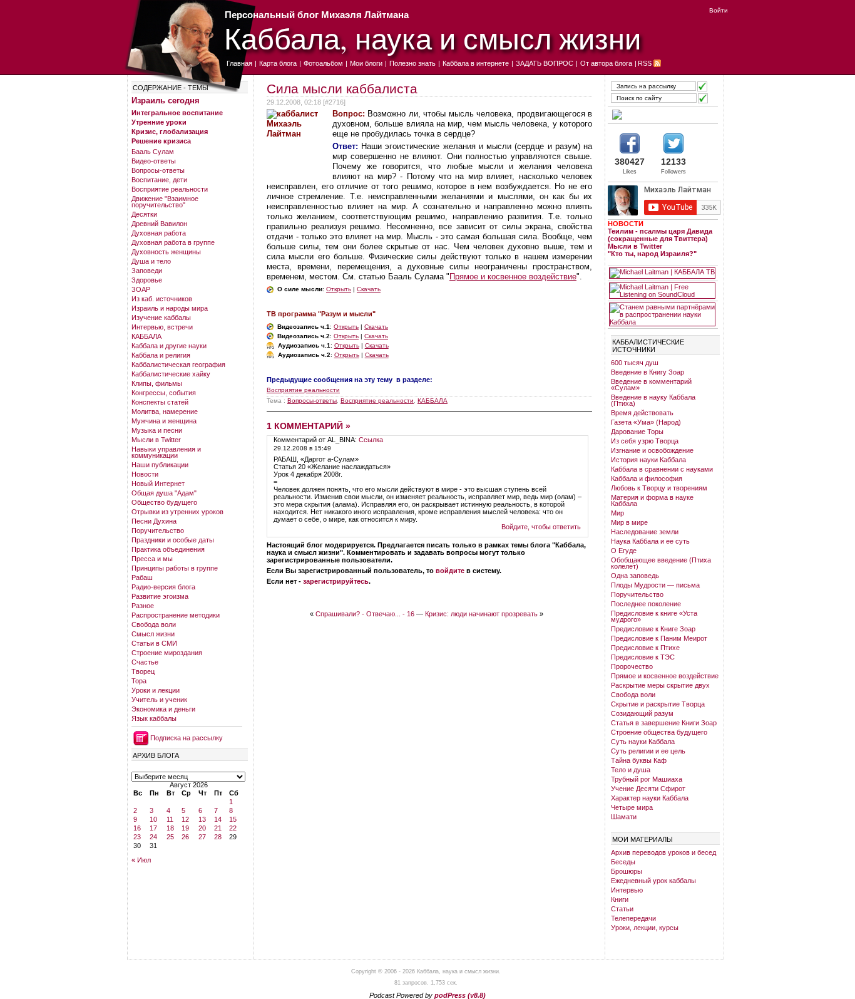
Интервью (627, 890)
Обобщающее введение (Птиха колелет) (661, 563)
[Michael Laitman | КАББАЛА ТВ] (662, 273)
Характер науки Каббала (650, 798)
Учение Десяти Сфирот (648, 788)
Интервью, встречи (162, 327)
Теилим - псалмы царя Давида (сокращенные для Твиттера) (660, 234)
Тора (138, 681)
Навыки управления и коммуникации (166, 452)
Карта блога (278, 63)
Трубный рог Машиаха (646, 779)
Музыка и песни (156, 430)
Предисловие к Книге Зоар (653, 629)
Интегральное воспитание (177, 112)
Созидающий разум (642, 713)
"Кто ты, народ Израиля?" (652, 253)
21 (218, 828)
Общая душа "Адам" (164, 493)
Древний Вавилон (159, 223)
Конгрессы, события (163, 392)
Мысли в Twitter (156, 439)
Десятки (144, 214)
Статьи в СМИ (154, 643)
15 (233, 819)
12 (185, 819)
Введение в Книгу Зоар (647, 372)
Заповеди (146, 270)
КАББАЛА (146, 336)
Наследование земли (644, 532)
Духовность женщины (166, 252)
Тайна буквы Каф (639, 760)
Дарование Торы (637, 431)
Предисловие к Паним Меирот (659, 638)
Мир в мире (629, 522)
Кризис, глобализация (169, 131)
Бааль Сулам (152, 151)
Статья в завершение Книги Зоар (664, 723)
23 (137, 837)
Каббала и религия (160, 355)
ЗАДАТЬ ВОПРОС (544, 63)
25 (170, 837)
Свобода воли (153, 624)
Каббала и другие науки (169, 345)
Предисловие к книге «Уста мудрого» (654, 616)
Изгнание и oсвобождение (652, 450)
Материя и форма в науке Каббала (652, 500)
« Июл (141, 860)
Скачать (369, 289)
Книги (619, 899)
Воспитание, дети (159, 180)
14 (218, 819)
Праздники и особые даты (172, 540)
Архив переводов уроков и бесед (663, 852)
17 (153, 828)
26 (185, 837)
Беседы (623, 862)
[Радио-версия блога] (662, 115)
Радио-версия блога (163, 587)
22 (233, 828)
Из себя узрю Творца (644, 441)
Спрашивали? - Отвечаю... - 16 (364, 614)
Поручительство (157, 530)
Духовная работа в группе (173, 242)
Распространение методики (175, 615)
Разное (142, 605)
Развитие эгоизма (159, 596)
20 (202, 828)
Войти (718, 10)
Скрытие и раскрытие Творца (658, 704)
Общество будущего (164, 502)
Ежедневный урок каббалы (653, 880)
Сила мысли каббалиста (342, 88)
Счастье (144, 662)
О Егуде (624, 550)
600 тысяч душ (634, 363)
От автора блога (606, 63)
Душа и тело (151, 261)
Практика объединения (168, 549)
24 (153, 837)
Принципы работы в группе (174, 568)
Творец (143, 671)
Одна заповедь (635, 575)
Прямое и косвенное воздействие (512, 276)
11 (169, 819)
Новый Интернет (158, 483)
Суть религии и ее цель (648, 751)
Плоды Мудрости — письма (655, 585)
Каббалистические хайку (170, 374)
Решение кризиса (161, 141)
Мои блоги (366, 63)
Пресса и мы (152, 558)
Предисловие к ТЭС (643, 657)
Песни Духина (154, 521)
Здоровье (146, 280)
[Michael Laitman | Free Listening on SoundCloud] (662, 290)
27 (202, 837)
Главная (239, 63)
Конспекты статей (159, 402)
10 (153, 819)
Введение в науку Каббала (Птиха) (653, 400)
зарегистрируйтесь (336, 581)
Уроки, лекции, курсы (644, 927)
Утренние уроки (159, 122)
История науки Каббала (648, 460)
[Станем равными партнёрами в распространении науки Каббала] (662, 314)
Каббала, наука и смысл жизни (432, 38)
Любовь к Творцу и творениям (659, 488)
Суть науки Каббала (643, 741)
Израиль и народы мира (169, 308)
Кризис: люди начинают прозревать (481, 614)
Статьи (622, 909)
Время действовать (642, 413)
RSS (645, 63)
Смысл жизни (153, 634)
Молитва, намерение (164, 411)
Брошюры (626, 871)
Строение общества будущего (659, 732)
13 (202, 819)
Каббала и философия (646, 478)
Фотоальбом (323, 63)
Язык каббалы (154, 718)
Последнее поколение (646, 604)
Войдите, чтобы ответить (541, 527)
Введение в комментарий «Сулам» (651, 384)
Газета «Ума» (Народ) (646, 422)
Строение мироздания (166, 652)
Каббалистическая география (178, 364)
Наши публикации (159, 464)
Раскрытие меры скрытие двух (660, 685)
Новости (144, 474)
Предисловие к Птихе (645, 647)
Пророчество (632, 666)
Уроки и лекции (155, 690)
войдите (450, 570)
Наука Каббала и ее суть (650, 541)
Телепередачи (633, 918)
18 (170, 828)
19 (185, 828)
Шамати (624, 817)
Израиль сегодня (165, 100)
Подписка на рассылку (186, 738)
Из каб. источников (161, 299)
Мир (617, 513)
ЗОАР (140, 289)
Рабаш (142, 577)
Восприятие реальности (169, 189)
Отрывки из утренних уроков (177, 511)
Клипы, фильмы (156, 383)
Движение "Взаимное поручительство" (164, 202)
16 (137, 828)
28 (218, 837)
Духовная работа (158, 233)
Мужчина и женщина (164, 421)
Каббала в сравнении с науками (662, 469)
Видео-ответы (153, 161)
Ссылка (371, 439)
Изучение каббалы (161, 317)
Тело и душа (630, 770)
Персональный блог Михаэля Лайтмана (317, 14)
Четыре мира (632, 807)
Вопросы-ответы (158, 170)
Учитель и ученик (159, 699)
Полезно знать (412, 63)
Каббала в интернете (476, 63)
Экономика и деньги (163, 709)
